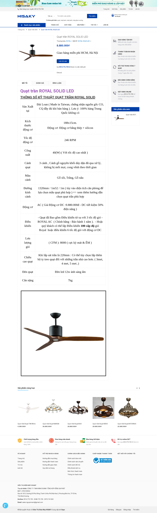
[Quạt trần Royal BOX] (78, 408)
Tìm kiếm (92, 16)
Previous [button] (137, 388)
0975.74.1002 (49, 499)
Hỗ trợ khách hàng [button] (51, 453)
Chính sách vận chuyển (75, 462)
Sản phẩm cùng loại (26, 388)
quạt (58, 20)
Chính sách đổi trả (74, 465)
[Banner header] (78, 3)
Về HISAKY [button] (21, 453)
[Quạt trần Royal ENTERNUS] (128, 408)
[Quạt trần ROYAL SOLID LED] (119, 118)
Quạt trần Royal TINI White (27, 424)
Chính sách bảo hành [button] (76, 453)
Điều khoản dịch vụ (74, 468)
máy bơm (63, 20)
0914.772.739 (39, 9)
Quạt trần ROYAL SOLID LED (135, 115)
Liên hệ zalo (63, 61)
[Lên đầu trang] (153, 498)
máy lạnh (69, 20)
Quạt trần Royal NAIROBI (51, 424)
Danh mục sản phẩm (32, 25)
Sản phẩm (123, 9)
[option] (125, 118)
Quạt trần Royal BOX (75, 424)
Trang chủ (106, 9)
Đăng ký (125, 14)
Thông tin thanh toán (75, 474)
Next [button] (139, 388)
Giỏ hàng (111, 510)
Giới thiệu (114, 9)
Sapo (63, 510)
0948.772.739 (38, 499)
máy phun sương (78, 20)
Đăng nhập (118, 14)
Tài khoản (117, 16)
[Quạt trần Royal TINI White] (28, 408)
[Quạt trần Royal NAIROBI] (53, 408)
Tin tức (130, 9)
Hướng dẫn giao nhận (50, 465)
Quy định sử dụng (48, 468)
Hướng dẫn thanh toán (50, 462)
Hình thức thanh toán (75, 471)
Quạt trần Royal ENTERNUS (127, 424)
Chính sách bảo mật (74, 458)
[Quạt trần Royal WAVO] (103, 408)
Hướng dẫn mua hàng (50, 458)
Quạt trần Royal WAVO (100, 424)
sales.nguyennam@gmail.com (32, 502)
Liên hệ (137, 9)
